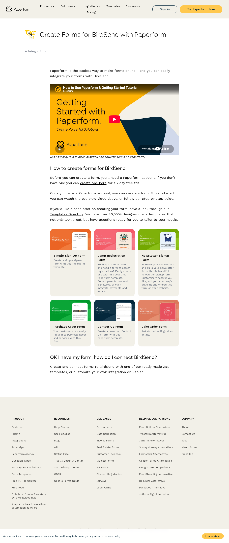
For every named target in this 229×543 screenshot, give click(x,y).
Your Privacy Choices (67, 467)
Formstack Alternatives (153, 454)
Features (17, 427)
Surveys (101, 480)
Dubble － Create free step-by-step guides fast (29, 496)
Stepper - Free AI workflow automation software (29, 506)
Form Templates (22, 474)
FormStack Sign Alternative (156, 474)
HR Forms (103, 467)
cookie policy (112, 536)
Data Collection (106, 433)
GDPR (57, 474)
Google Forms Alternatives (155, 460)
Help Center (61, 427)
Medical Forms (105, 460)
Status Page (61, 454)
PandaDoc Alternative (152, 487)
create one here (93, 183)
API (56, 447)
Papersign (18, 447)
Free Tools (18, 487)
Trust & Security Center (68, 460)
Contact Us (188, 433)
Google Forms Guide (66, 480)
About (185, 427)
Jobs (184, 440)
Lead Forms (104, 487)
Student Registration (109, 474)
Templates (113, 6)
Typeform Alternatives (152, 433)
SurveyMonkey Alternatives (156, 447)
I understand (212, 536)
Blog (57, 440)
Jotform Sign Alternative (154, 494)
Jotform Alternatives (152, 440)
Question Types (21, 460)
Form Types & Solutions (26, 467)
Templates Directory (66, 214)
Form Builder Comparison (154, 427)
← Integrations (35, 51)
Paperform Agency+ (24, 454)
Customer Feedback (109, 454)
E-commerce (104, 427)
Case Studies (62, 433)
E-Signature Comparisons (154, 467)
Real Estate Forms (108, 447)
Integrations (19, 440)
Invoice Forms (105, 440)
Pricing (91, 12)
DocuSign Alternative (152, 480)
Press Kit (187, 454)
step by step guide (157, 199)
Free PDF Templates (24, 480)
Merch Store (189, 447)
